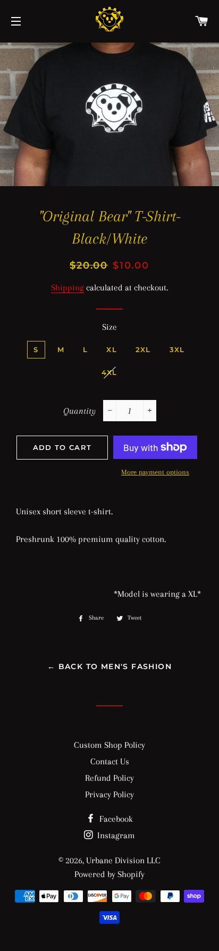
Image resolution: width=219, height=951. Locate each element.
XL (111, 349)
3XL (177, 349)
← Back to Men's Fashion (109, 666)
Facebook (115, 819)
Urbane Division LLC (123, 860)
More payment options (155, 472)
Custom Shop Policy (109, 745)
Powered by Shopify (109, 874)
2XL (143, 349)
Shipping (67, 287)
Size (109, 327)
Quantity (79, 411)
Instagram (115, 835)
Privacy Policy (109, 794)
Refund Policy (109, 778)
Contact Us (109, 761)
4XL (109, 372)
